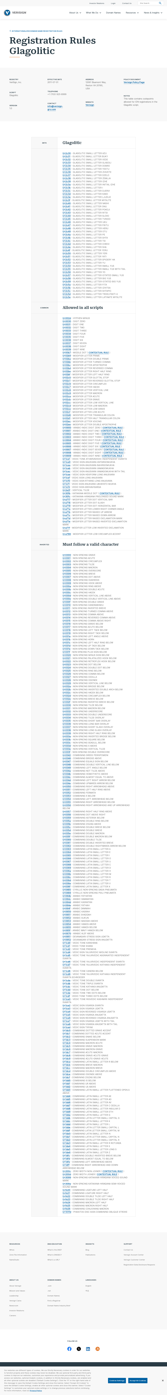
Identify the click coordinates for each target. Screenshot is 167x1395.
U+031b (66, 639)
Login (113, 3)
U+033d (67, 745)
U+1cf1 (66, 484)
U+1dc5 (66, 1046)
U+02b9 (67, 355)
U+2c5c (67, 291)
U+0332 (67, 711)
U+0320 (67, 655)
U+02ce (67, 409)
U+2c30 (67, 153)
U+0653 (67, 921)
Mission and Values (17, 1291)
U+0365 (67, 855)
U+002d (67, 318)
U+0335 (67, 720)
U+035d (67, 830)
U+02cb (67, 399)
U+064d (67, 902)
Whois (11, 1250)
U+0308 (67, 580)
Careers (12, 1315)
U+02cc (67, 402)
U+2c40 (67, 203)
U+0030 (67, 321)
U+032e (67, 699)
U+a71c (66, 515)
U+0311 (66, 608)
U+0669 (67, 455)
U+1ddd (66, 1124)
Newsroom (13, 1306)
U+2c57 (67, 275)
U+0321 (66, 658)
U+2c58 (67, 278)
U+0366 (67, 858)
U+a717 (66, 499)
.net (49, 1291)
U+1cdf (66, 996)
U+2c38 (67, 178)
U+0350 (67, 786)
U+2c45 (67, 219)
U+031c (66, 642)
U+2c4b (67, 237)
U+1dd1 (66, 1083)
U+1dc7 (66, 1052)
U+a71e (66, 521)
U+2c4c (67, 241)
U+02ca (67, 396)
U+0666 (67, 446)
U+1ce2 (66, 1005)
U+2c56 (67, 272)
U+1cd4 (66, 952)
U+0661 (67, 430)
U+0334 (67, 717)
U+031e (66, 649)
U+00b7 (67, 352)
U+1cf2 (66, 487)
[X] (79, 1349)
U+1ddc (66, 1121)
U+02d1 (66, 418)
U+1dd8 (66, 1108)
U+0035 (67, 337)
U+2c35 (67, 169)
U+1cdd (66, 989)
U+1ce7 (66, 1021)
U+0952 (67, 939)
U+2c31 (66, 156)
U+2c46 (67, 222)
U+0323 (67, 664)
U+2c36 (67, 172)
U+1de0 (66, 1133)
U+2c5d (67, 294)
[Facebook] (69, 1349)
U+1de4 (66, 1146)
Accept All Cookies (138, 1380)
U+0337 (67, 727)
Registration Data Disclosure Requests (139, 1265)
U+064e (67, 905)
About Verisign (15, 1286)
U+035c (67, 827)
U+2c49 (67, 231)
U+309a (67, 1183)
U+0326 (67, 674)
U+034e (67, 783)
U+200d (67, 1174)
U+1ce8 (66, 1024)
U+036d (67, 880)
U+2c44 (67, 216)
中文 (87, 1291)
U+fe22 (66, 1196)
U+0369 (67, 867)
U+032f (66, 702)
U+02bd (67, 368)
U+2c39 (67, 181)
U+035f (66, 836)
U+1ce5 (66, 1015)
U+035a (67, 821)
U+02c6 (67, 384)
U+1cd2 (66, 949)
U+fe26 (66, 1208)
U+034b (67, 774)
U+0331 (66, 708)
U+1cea (66, 465)
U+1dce (66, 1074)
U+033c (67, 742)
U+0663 (67, 437)
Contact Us (127, 3)
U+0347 (67, 761)
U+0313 (66, 614)
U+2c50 (67, 253)
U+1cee (66, 474)
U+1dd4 (66, 1096)
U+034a (67, 771)
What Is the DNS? (54, 1250)
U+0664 (67, 440)
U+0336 (67, 724)
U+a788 (67, 534)
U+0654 (67, 924)
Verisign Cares (15, 1301)
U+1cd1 (66, 946)
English (88, 1286)
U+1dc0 (66, 1030)
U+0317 (66, 627)
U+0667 (67, 449)
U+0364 (67, 852)
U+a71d (66, 518)
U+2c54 (67, 266)
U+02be (67, 371)
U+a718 (66, 502)
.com (49, 1286)
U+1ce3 (66, 1008)
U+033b (67, 739)
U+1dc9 (66, 1058)
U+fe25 (66, 1205)
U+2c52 (67, 259)
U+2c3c (67, 191)
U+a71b (66, 512)
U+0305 (67, 570)
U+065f (66, 930)
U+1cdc (66, 986)
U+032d (67, 695)
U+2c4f (66, 250)
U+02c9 (67, 393)
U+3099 (67, 1177)
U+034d (67, 780)
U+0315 (66, 620)
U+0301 (67, 558)
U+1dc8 (66, 1055)
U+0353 (67, 796)
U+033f (66, 752)
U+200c (67, 1171)
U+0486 (67, 893)
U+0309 (67, 583)
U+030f (66, 602)
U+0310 (67, 605)
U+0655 (67, 927)
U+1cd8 (66, 971)
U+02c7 (67, 387)
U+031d (66, 645)
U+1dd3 (66, 1090)
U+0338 (67, 730)
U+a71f (66, 527)
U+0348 (67, 764)
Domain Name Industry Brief (58, 1306)
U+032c (67, 692)
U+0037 (67, 343)
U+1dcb (66, 1065)
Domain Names (113, 12)
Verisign (90, 105)
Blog (87, 1250)
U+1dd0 (66, 1080)
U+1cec (66, 471)
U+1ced (66, 1027)
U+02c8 (67, 390)
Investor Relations (97, 3)
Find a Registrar (53, 1301)
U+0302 (67, 561)
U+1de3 (66, 1143)
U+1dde (66, 1127)
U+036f (66, 886)
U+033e (67, 749)
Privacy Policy (36, 1391)
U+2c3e (67, 197)
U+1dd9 (66, 1111)
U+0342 (67, 755)
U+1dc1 (66, 1033)
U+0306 (67, 573)
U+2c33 (67, 162)
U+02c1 (66, 380)
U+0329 (67, 683)
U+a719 (66, 506)
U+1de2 (66, 1140)
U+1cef (66, 477)
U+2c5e (67, 297)
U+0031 (67, 324)
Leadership (14, 1296)
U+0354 (67, 799)
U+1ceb (66, 468)
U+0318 (67, 630)
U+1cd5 (66, 955)
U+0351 (66, 789)
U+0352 (67, 792)
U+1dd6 (66, 1102)
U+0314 (66, 617)
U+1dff (66, 1165)
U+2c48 (67, 228)
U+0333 (67, 714)
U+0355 (67, 802)
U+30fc (66, 496)
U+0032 (67, 327)
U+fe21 (66, 1193)
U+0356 (67, 805)
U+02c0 (67, 377)
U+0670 (67, 933)
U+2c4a (67, 234)
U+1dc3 (66, 1040)
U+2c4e (67, 247)
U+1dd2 (66, 1086)
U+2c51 (66, 256)
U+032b (67, 689)
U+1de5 (66, 1149)
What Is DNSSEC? (54, 1255)
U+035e (67, 833)
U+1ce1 (66, 459)
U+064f (66, 908)
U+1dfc (66, 1155)
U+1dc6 (66, 1049)
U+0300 (67, 555)
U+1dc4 (66, 1043)
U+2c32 (67, 159)
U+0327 (67, 677)
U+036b (67, 874)
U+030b (67, 589)
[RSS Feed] (98, 1349)
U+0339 (67, 733)
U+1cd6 (66, 961)
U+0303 (67, 564)
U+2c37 (67, 175)
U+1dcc (66, 1068)
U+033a (67, 736)
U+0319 (67, 633)
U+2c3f (66, 200)
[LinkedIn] (88, 1349)
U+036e (67, 883)
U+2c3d (67, 194)
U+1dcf (66, 1077)
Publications (90, 1255)
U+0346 (67, 758)
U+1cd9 (66, 974)
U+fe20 (66, 1190)
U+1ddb (66, 1118)
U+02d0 (67, 415)
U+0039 (67, 349)
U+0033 (67, 330)
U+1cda (66, 980)
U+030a (67, 586)
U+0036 (67, 340)
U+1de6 (66, 1152)
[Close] (163, 1380)
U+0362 (67, 846)
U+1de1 (66, 1136)
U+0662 (67, 434)
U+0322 (67, 661)
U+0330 (67, 705)
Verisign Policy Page (134, 82)
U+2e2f (66, 490)
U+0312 (66, 611)
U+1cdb (66, 983)
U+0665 (67, 443)
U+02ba (67, 359)
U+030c (67, 592)
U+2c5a (67, 284)
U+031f (66, 652)
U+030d (67, 595)
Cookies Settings (116, 1380)
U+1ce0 (66, 999)
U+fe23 (66, 1199)
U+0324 (67, 667)
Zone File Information (18, 1255)
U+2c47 (67, 225)
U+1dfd (66, 1158)
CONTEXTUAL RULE (99, 352)
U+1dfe (66, 1162)
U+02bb (67, 362)
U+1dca (66, 1061)
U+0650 (67, 911)
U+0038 (67, 346)
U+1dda (66, 1115)
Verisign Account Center (134, 1255)
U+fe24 (66, 1202)
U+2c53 (67, 262)
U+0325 (67, 670)
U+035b (67, 824)
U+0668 (67, 452)
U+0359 (67, 817)
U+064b (67, 896)
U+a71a (66, 509)
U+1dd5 (66, 1099)
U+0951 (67, 936)
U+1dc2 (66, 1036)
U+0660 (67, 427)
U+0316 (67, 623)
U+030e (67, 598)
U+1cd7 (66, 964)
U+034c (67, 777)
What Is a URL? (53, 1260)
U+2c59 (67, 281)
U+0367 (67, 861)
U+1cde (66, 993)
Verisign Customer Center (134, 1260)
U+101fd (67, 1212)
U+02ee (67, 424)
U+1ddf (66, 1130)
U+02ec (67, 421)
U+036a (67, 871)
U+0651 (67, 914)
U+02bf (66, 374)
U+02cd (67, 405)
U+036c (67, 877)
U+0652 (67, 918)
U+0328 (67, 680)
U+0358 (67, 814)
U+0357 (67, 811)
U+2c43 (67, 212)
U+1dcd (66, 1071)
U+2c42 (67, 209)
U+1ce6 (66, 1018)
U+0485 (67, 889)
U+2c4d (67, 244)
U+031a (66, 636)
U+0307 (67, 577)
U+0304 (67, 567)
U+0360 (67, 839)
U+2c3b (67, 187)
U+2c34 (67, 165)
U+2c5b (67, 287)
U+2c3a (67, 184)
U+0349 (67, 767)
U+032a (67, 686)
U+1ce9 (66, 462)
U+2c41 (66, 206)
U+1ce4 (66, 1011)
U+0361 (67, 842)
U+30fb (66, 493)
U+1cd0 (66, 943)
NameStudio (14, 1260)
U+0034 (67, 333)
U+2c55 (67, 269)
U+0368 (67, 864)
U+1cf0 (66, 481)
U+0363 (67, 849)
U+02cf (66, 412)
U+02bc (67, 365)
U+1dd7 (66, 1105)
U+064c (67, 899)
